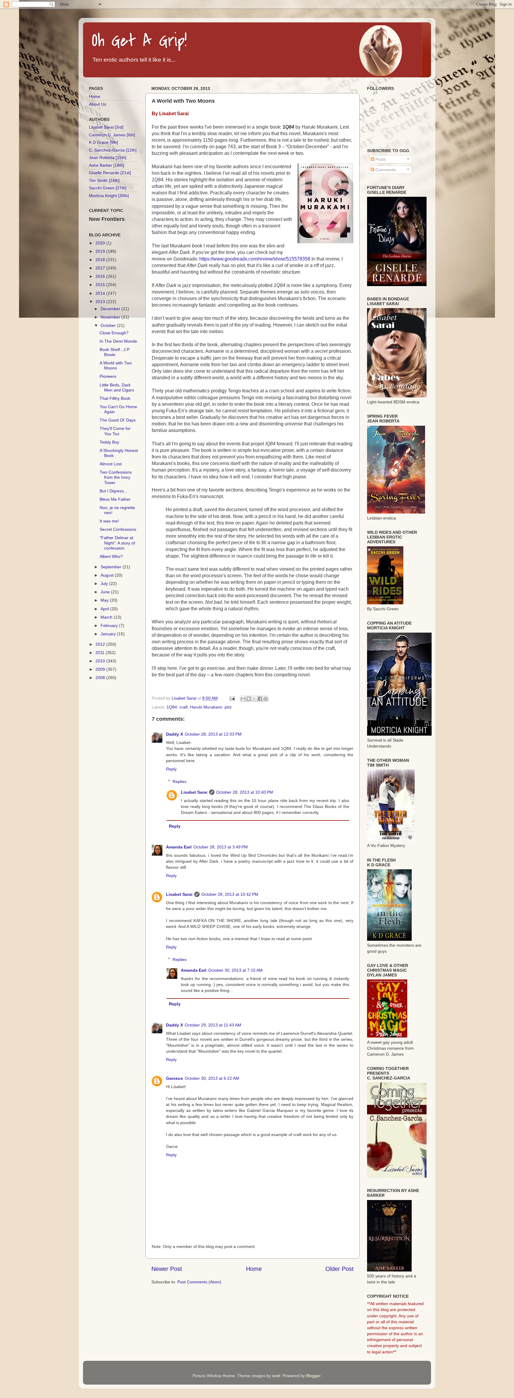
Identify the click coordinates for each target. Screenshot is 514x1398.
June (106, 591)
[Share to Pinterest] (266, 699)
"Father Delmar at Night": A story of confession (117, 542)
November (111, 317)
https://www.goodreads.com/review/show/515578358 (254, 258)
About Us (97, 104)
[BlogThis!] (249, 699)
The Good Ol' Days (118, 420)
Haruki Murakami (206, 707)
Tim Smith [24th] (104, 180)
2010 (100, 661)
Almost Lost (111, 463)
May (105, 600)
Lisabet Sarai (194, 792)
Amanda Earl (179, 847)
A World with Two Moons (116, 365)
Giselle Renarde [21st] (110, 172)
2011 (100, 652)
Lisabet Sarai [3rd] (106, 127)
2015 (100, 284)
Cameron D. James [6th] (112, 134)
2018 (100, 259)
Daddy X (174, 734)
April (105, 608)
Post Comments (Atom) (199, 1282)
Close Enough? (114, 332)
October (109, 325)
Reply (171, 769)
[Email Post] (232, 698)
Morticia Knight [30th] (109, 195)
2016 (100, 276)
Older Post (339, 1269)
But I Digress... (113, 491)
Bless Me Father (115, 499)
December (111, 308)
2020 (100, 243)
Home (254, 1269)
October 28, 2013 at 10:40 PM (244, 792)
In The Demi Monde (118, 341)
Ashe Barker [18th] (106, 165)
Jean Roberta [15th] (107, 157)
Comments (385, 169)
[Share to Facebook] (260, 699)
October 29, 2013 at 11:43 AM (213, 1025)
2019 (100, 251)
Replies (180, 781)
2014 (100, 293)
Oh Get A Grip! (139, 41)
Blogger (313, 1375)
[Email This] (243, 699)
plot (228, 707)
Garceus (174, 1078)
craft (183, 707)
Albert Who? (111, 556)
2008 (100, 677)
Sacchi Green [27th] (107, 187)
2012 (100, 644)
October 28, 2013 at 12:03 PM (213, 734)
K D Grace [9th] (103, 142)
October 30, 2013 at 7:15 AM (235, 970)
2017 (100, 268)
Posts (380, 159)
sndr (276, 1375)
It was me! (109, 521)
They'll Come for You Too (115, 431)
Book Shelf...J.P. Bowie (115, 352)
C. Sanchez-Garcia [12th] (113, 150)
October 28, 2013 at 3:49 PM (220, 847)
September (112, 566)
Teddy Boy (109, 442)
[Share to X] (254, 699)
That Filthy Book (115, 398)
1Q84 (172, 707)
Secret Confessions (118, 529)
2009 (100, 669)
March (107, 617)
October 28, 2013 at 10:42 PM (229, 894)
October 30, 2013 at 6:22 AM (212, 1078)
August (108, 575)
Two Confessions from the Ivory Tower (116, 477)
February (110, 625)
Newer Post (166, 1269)
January (109, 633)
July (105, 583)
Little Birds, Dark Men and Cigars (117, 387)
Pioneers (108, 376)
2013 (100, 301)
